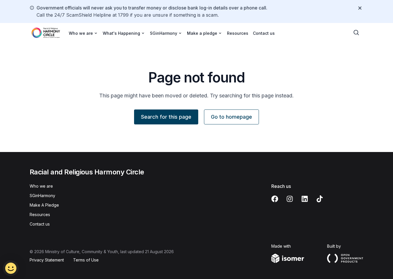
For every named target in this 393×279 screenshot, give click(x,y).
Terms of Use (86, 259)
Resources (237, 33)
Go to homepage (231, 117)
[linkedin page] (304, 198)
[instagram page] (289, 198)
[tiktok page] (319, 198)
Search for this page (166, 117)
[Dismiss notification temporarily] (360, 8)
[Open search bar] (356, 33)
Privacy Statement (47, 259)
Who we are (41, 186)
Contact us (264, 33)
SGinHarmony (42, 195)
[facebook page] (274, 198)
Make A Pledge (44, 205)
